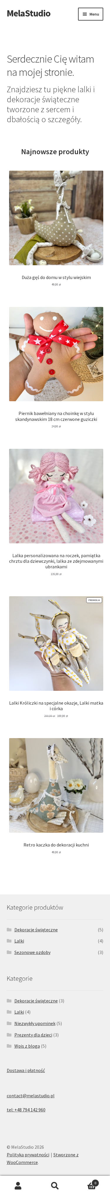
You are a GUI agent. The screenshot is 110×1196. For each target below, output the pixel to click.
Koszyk (84, 1181)
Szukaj (55, 1186)
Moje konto (18, 1186)
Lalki (19, 941)
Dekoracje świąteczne (36, 930)
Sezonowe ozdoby (32, 952)
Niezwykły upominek (34, 1023)
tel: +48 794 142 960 (26, 1110)
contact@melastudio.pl (31, 1095)
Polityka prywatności (28, 1155)
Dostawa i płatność (26, 1070)
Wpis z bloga (27, 1046)
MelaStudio (28, 13)
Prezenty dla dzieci (33, 1035)
